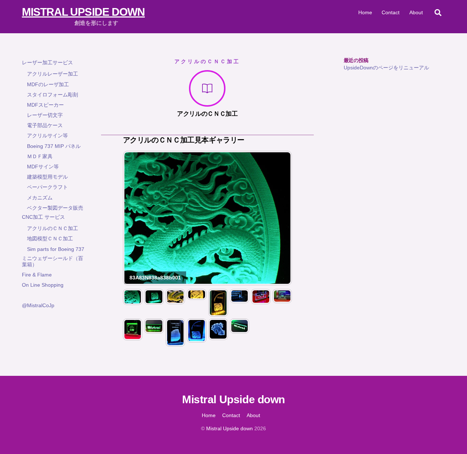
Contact (391, 12)
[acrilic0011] (154, 301)
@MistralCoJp (38, 305)
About (416, 12)
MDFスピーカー (45, 105)
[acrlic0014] (218, 313)
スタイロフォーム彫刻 (52, 95)
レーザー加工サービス (47, 62)
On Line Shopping (42, 285)
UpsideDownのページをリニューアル (386, 67)
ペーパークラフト (47, 187)
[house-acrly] (218, 336)
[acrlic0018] (175, 343)
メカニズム (40, 198)
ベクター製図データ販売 (55, 208)
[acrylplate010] (261, 301)
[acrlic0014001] (197, 296)
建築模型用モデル (47, 177)
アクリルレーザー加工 (52, 74)
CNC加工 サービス (43, 217)
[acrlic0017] (240, 299)
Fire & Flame (37, 275)
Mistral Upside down (229, 428)
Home (365, 12)
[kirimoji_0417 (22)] (154, 330)
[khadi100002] (133, 337)
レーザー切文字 (45, 115)
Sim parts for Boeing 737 (55, 249)
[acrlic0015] (197, 339)
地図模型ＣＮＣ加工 (50, 238)
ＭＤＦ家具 (40, 156)
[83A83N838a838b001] (133, 301)
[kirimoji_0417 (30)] (240, 330)
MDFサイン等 (43, 166)
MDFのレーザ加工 (48, 84)
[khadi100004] (282, 299)
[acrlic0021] (175, 301)
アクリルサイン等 (47, 135)
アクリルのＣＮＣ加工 (52, 228)
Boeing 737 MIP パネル (54, 146)
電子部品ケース (45, 125)
